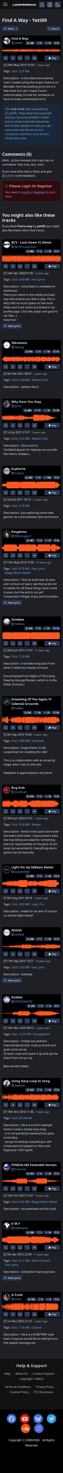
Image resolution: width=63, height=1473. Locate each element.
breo (18, 1299)
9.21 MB (24, 1261)
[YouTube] (25, 1419)
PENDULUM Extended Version (34, 1165)
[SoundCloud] (25, 1428)
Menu (11, 28)
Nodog (19, 347)
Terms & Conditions (18, 1387)
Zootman (21, 792)
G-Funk (17, 1295)
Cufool (19, 473)
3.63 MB (24, 967)
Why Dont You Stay (26, 402)
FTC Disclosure (43, 1392)
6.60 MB (24, 279)
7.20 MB (24, 656)
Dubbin (17, 997)
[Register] (50, 4)
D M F (15, 1223)
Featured (38, 741)
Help (7, 1374)
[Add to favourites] (27, 58)
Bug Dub (18, 788)
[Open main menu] (5, 4)
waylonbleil (22, 872)
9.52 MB (24, 824)
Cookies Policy (19, 1392)
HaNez (19, 708)
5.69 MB (24, 380)
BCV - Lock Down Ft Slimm (31, 242)
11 (57, 351)
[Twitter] (51, 1419)
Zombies (17, 619)
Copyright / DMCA (31, 1379)
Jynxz (18, 406)
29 (57, 712)
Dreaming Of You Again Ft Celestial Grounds (31, 701)
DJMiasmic (22, 1228)
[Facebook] (11, 1419)
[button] (57, 4)
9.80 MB (24, 741)
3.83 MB (24, 904)
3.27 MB (24, 71)
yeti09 (19, 43)
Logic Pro (38, 904)
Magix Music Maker (18, 573)
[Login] (42, 4)
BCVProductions (25, 247)
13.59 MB (25, 1034)
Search (55, 28)
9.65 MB (24, 1202)
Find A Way (20, 38)
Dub (14, 71)
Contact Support (44, 1374)
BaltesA (20, 1085)
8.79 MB (24, 569)
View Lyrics (13, 326)
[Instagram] (39, 1428)
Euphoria (18, 469)
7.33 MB (24, 1327)
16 (57, 410)
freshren (20, 1169)
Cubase (36, 1327)
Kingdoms (19, 532)
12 (57, 628)
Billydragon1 (23, 536)
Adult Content (41, 1261)
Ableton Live (40, 380)
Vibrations (19, 343)
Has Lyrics (38, 279)
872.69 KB (25, 1118)
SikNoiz (20, 624)
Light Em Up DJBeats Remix (32, 867)
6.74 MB (24, 506)
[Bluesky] (38, 1419)
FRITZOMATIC (24, 1001)
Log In (26, 192)
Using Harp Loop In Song (30, 1081)
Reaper (36, 824)
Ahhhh (16, 930)
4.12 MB (24, 438)
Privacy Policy (45, 1387)
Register (39, 192)
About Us (21, 1374)
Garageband (41, 1034)
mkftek (19, 934)
